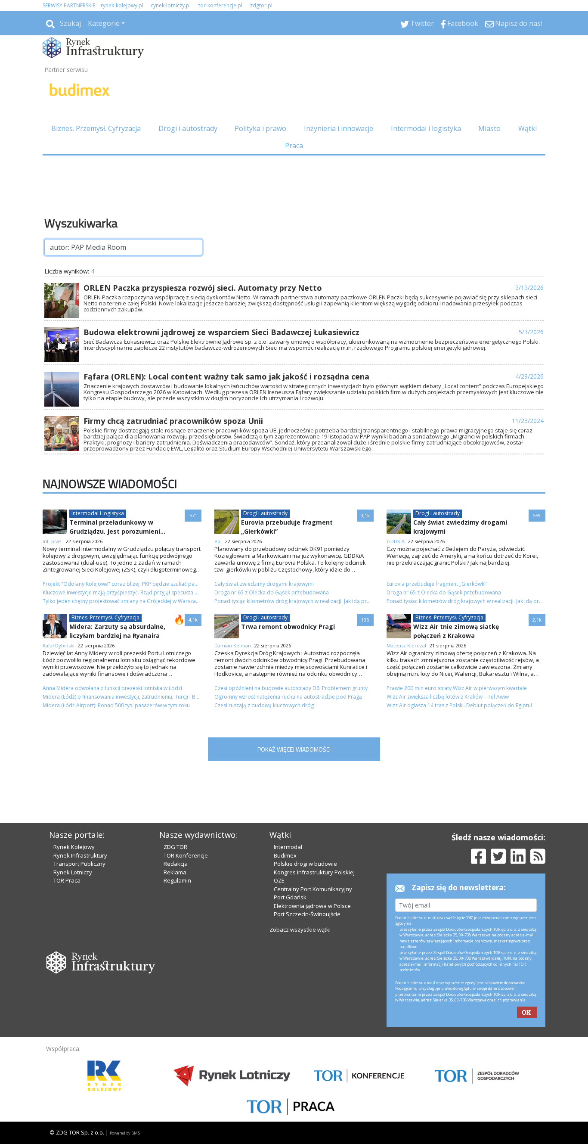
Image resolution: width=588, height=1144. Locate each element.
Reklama (175, 872)
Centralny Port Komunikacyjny (313, 889)
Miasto (489, 128)
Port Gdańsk (290, 897)
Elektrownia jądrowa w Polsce (312, 906)
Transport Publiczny (79, 863)
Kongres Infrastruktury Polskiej (314, 872)
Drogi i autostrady (187, 128)
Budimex (285, 855)
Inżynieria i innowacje (338, 128)
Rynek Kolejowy (74, 847)
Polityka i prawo (260, 128)
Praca (294, 145)
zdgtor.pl (261, 5)
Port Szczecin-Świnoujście (307, 914)
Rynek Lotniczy (72, 872)
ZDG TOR (175, 847)
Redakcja (176, 863)
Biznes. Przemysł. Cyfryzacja (96, 128)
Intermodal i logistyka (426, 128)
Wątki (527, 128)
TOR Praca (66, 880)
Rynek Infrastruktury (80, 855)
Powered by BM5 (125, 1133)
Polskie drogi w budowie (305, 863)
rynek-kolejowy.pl (122, 5)
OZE (279, 880)
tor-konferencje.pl (220, 5)
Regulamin (177, 880)
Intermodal (288, 847)
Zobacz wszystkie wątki (300, 929)
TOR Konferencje (186, 855)
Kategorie (104, 23)
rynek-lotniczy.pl (171, 5)
